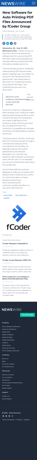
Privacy (19, 420)
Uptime (27, 420)
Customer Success (8, 348)
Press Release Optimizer (10, 350)
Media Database (7, 334)
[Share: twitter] (7, 43)
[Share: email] (15, 43)
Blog (3, 361)
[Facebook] (3, 416)
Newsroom (6, 380)
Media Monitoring (8, 340)
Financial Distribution (9, 329)
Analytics (5, 342)
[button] (33, 3)
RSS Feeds (6, 385)
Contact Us (6, 396)
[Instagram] (12, 416)
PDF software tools (21, 195)
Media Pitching (7, 337)
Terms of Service (8, 420)
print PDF (6, 198)
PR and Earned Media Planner (12, 383)
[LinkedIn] (9, 416)
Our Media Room (8, 366)
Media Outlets (7, 388)
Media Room (6, 345)
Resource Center (8, 374)
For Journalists (7, 377)
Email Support (7, 399)
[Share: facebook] (4, 43)
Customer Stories (8, 364)
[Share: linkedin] (11, 43)
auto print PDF (8, 195)
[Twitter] (6, 416)
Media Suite (6, 332)
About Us (5, 358)
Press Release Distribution (11, 326)
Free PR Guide (27, 315)
